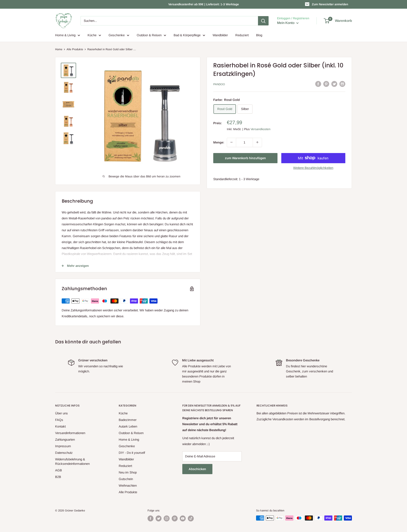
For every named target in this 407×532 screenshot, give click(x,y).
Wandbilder (220, 35)
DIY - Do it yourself (132, 452)
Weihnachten (128, 485)
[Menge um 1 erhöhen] (257, 142)
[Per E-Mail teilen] (342, 84)
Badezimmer (128, 420)
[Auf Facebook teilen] (318, 84)
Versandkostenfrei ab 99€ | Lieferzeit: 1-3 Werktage (203, 4)
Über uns (61, 413)
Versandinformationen (70, 433)
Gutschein (126, 479)
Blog (259, 35)
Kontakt (60, 426)
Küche (92, 35)
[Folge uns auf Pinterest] (175, 518)
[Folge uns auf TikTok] (191, 518)
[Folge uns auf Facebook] (150, 518)
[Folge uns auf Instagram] (167, 518)
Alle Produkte (75, 49)
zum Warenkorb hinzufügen (245, 158)
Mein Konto (286, 23)
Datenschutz (64, 452)
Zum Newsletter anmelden (330, 4)
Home (58, 49)
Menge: (218, 142)
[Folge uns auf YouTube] (183, 518)
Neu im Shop (128, 472)
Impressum (63, 446)
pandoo (219, 84)
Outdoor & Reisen (149, 35)
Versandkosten (260, 129)
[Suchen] (263, 20)
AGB (58, 470)
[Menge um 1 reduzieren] (231, 142)
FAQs (59, 420)
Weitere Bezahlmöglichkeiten (313, 167)
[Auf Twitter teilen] (334, 84)
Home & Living (65, 35)
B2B (58, 477)
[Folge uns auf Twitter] (159, 518)
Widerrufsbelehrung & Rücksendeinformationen (72, 461)
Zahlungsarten (65, 439)
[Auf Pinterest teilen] (326, 84)
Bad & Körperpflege (187, 35)
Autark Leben (128, 426)
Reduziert (242, 35)
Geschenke (117, 35)
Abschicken (197, 469)
